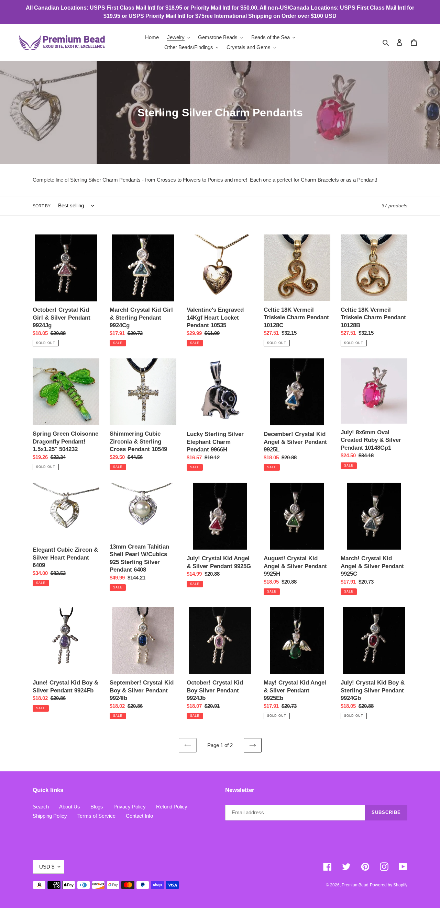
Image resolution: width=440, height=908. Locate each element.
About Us (69, 806)
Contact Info (139, 816)
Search (41, 806)
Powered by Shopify (388, 885)
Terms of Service (96, 816)
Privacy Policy (129, 806)
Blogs (96, 806)
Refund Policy (171, 806)
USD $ (46, 867)
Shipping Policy (50, 816)
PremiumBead (355, 885)
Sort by (42, 206)
